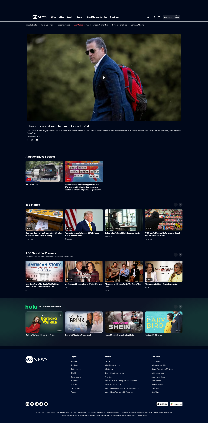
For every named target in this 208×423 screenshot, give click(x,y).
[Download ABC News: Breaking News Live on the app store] (162, 404)
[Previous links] (176, 307)
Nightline (108, 377)
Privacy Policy (40, 412)
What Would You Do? (113, 385)
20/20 (107, 361)
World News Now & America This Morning (122, 388)
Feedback (155, 388)
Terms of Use (51, 412)
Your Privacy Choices (62, 412)
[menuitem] (31, 25)
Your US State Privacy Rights (96, 412)
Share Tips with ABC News (162, 369)
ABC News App (158, 373)
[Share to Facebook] (27, 140)
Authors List (156, 381)
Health (73, 373)
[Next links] (180, 307)
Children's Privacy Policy (78, 412)
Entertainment (77, 369)
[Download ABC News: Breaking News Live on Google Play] (176, 404)
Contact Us (156, 361)
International (76, 377)
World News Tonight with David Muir (120, 392)
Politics (74, 361)
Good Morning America (114, 373)
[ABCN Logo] (39, 17)
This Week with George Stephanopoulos (121, 381)
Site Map (155, 392)
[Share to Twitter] (32, 140)
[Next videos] (180, 205)
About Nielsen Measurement (163, 412)
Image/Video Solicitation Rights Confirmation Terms (136, 412)
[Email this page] (37, 140)
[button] (28, 17)
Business (74, 365)
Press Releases (157, 385)
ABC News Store (158, 377)
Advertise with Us (159, 365)
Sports (74, 385)
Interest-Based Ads (113, 412)
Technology (76, 388)
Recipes (74, 381)
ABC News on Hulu (112, 365)
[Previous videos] (176, 205)
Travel (73, 392)
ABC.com (109, 369)
